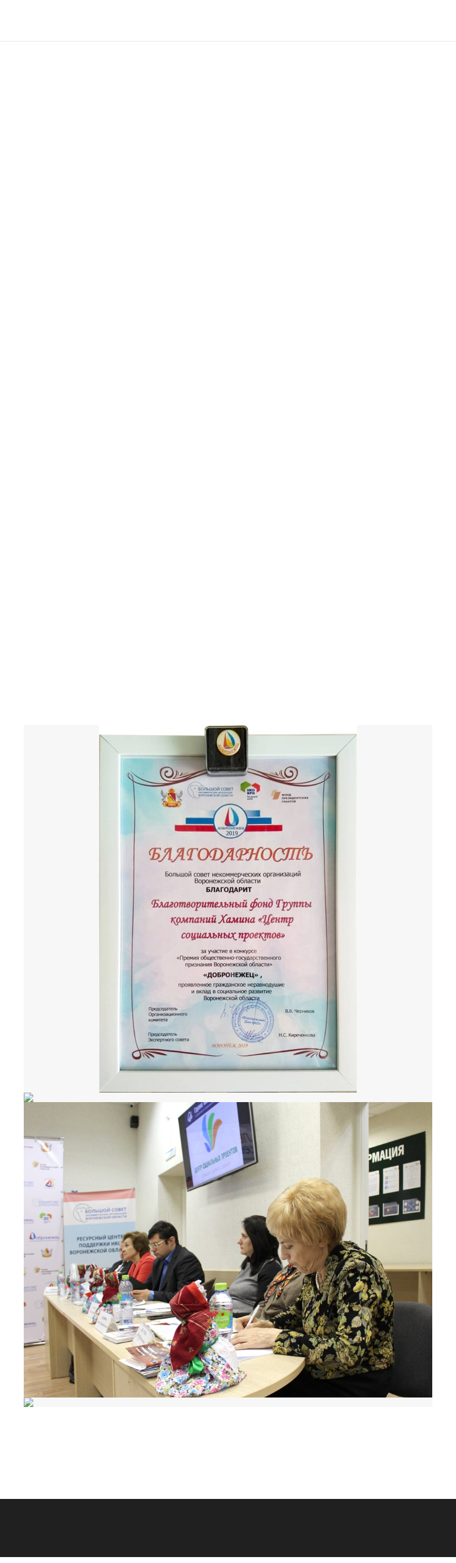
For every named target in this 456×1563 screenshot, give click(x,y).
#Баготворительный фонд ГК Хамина (101, 699)
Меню (437, 34)
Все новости (110, 1449)
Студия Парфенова (114, 1555)
